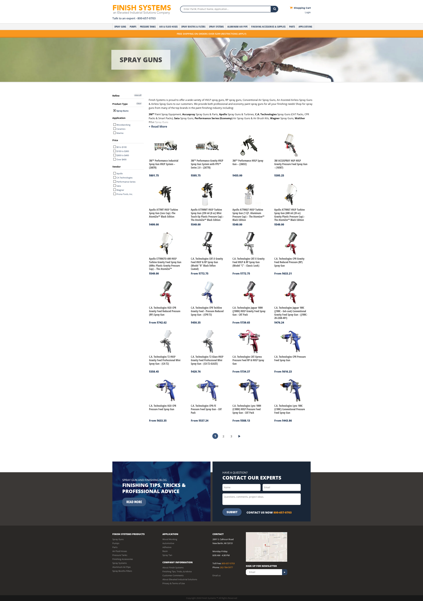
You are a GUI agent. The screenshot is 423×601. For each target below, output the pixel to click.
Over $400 (121, 159)
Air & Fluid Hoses (168, 26)
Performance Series (125, 181)
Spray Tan (167, 555)
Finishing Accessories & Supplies (268, 26)
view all (138, 95)
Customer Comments (173, 575)
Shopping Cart (302, 7)
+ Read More (158, 126)
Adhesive (166, 547)
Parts (292, 26)
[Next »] (239, 436)
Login (308, 12)
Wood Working (169, 539)
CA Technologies (124, 177)
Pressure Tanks (148, 26)
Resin (165, 551)
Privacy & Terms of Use (173, 583)
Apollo (119, 173)
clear (139, 103)
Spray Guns (120, 26)
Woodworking (123, 124)
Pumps (133, 26)
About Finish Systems (173, 567)
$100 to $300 (122, 151)
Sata (118, 185)
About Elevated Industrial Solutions (179, 579)
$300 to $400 (122, 155)
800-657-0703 (146, 18)
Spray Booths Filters (122, 570)
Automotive (168, 543)
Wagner (120, 190)
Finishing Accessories (122, 559)
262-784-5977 (226, 567)
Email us (216, 575)
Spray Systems (216, 26)
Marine (119, 133)
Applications (305, 26)
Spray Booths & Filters (193, 26)
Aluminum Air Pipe (237, 26)
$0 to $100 (121, 147)
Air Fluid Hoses (119, 551)
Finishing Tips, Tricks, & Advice (177, 571)
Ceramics (120, 128)
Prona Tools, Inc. (124, 194)
